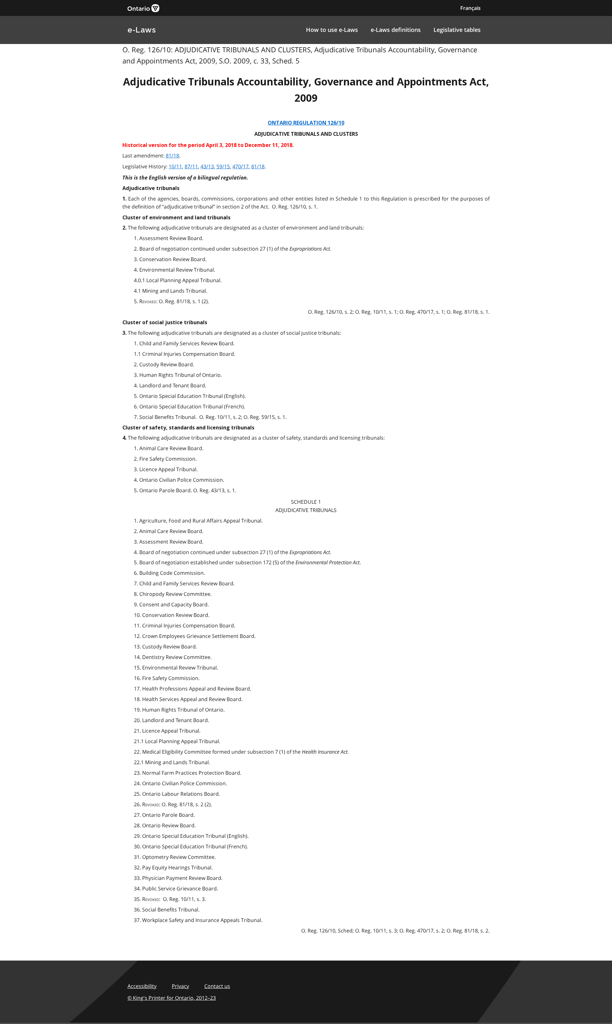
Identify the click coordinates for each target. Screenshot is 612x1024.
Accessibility (142, 986)
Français (470, 7)
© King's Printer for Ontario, (171, 997)
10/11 (175, 166)
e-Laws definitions (396, 29)
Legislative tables (457, 29)
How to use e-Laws (332, 29)
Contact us (217, 986)
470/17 (240, 166)
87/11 (191, 166)
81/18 (172, 155)
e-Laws (141, 29)
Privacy (180, 986)
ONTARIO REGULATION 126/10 (306, 123)
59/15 (223, 166)
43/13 (207, 166)
